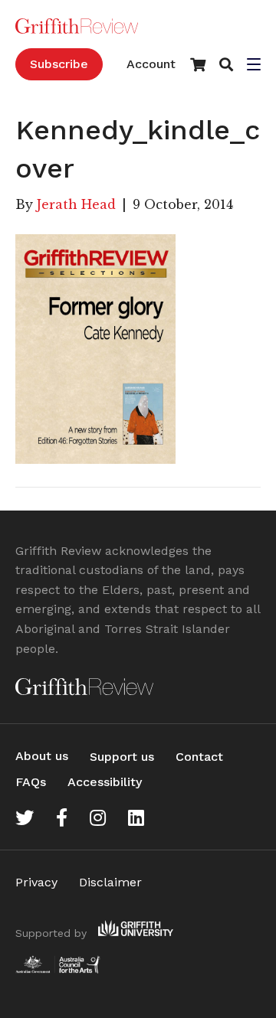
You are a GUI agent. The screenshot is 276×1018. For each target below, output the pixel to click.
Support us (122, 756)
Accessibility (104, 782)
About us (41, 756)
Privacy (36, 882)
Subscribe (59, 64)
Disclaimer (110, 882)
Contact (199, 756)
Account (151, 64)
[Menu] (254, 65)
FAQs (30, 782)
